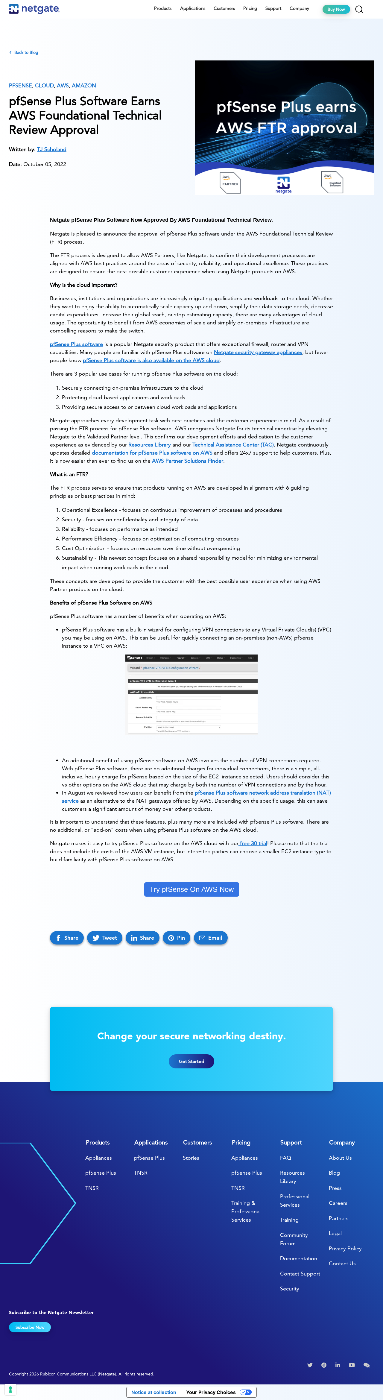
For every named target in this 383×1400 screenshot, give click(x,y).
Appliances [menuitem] (98, 1157)
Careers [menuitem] (338, 1202)
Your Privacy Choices (211, 1392)
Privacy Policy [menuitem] (345, 1248)
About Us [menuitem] (340, 1157)
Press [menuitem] (335, 1188)
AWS (63, 85)
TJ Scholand (51, 149)
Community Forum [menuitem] (294, 1239)
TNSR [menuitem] (92, 1188)
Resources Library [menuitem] (292, 1177)
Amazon (84, 85)
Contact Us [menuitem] (342, 1263)
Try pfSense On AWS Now (192, 889)
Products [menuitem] (162, 8)
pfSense (20, 85)
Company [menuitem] (299, 8)
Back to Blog (26, 52)
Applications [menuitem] (192, 8)
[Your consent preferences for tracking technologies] (10, 1389)
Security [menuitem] (289, 1288)
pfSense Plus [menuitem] (100, 1172)
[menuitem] (310, 1365)
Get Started (191, 1061)
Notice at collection (153, 1392)
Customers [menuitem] (224, 8)
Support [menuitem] (273, 8)
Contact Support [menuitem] (300, 1273)
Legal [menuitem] (335, 1233)
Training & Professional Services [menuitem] (246, 1211)
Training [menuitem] (289, 1219)
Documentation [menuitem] (298, 1258)
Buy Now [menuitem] (336, 9)
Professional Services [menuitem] (294, 1200)
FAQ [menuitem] (285, 1157)
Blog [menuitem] (334, 1172)
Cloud (44, 85)
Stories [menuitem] (191, 1157)
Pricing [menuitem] (250, 8)
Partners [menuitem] (339, 1218)
